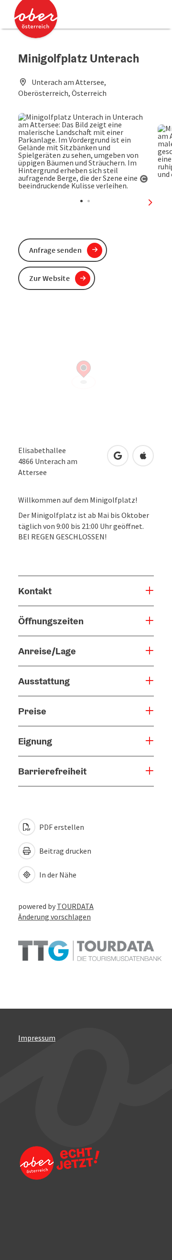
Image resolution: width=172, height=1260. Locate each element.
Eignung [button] (35, 741)
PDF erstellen (61, 827)
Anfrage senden (55, 250)
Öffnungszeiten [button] (51, 621)
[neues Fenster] (89, 946)
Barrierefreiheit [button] (52, 771)
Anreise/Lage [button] (47, 651)
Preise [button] (32, 711)
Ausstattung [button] (44, 681)
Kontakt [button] (35, 591)
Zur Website (49, 278)
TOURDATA (75, 906)
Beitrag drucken (64, 851)
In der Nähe (57, 874)
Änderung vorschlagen (54, 916)
